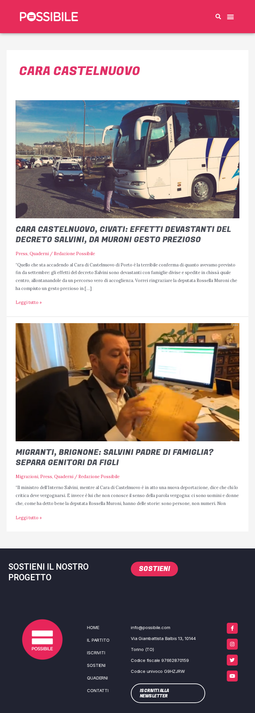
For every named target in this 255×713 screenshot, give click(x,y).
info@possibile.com (150, 627)
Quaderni (39, 253)
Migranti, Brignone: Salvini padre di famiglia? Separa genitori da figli (114, 457)
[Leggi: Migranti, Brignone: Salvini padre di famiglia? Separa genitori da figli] (127, 381)
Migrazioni (27, 476)
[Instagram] (232, 644)
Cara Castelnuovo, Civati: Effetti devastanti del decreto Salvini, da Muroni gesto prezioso (123, 235)
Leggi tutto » (29, 302)
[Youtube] (232, 676)
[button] (218, 17)
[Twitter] (232, 660)
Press (22, 253)
